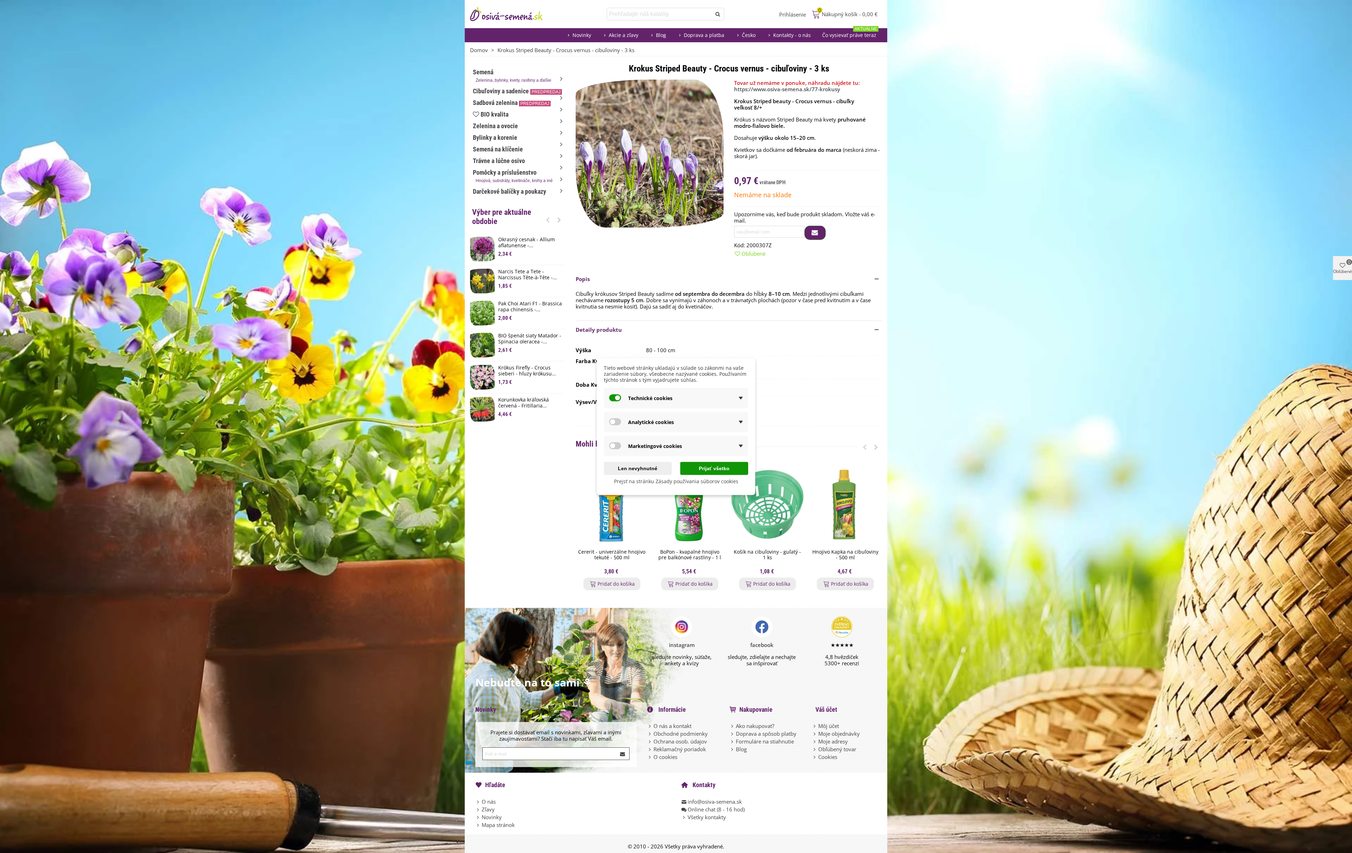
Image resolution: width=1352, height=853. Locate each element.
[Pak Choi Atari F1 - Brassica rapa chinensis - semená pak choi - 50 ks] (482, 313)
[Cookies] (815, 757)
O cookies (665, 756)
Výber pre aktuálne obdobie (501, 217)
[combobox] (659, 14)
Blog (661, 35)
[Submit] (622, 754)
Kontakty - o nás (792, 35)
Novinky (581, 35)
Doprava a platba (704, 35)
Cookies (827, 756)
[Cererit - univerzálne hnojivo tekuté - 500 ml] (612, 504)
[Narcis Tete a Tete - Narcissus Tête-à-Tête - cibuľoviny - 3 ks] (482, 281)
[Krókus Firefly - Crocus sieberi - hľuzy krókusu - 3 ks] (482, 377)
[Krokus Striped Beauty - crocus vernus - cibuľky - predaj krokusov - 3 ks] (650, 152)
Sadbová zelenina (511, 102)
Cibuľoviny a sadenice (517, 91)
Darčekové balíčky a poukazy (509, 191)
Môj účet (828, 725)
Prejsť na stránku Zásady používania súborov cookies (676, 481)
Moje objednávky (839, 733)
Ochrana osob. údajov (680, 741)
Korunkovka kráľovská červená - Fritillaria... (523, 403)
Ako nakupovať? (755, 725)
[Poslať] (718, 14)
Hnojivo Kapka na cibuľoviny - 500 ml (845, 555)
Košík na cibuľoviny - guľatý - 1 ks (767, 555)
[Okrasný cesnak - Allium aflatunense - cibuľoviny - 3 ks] (482, 249)
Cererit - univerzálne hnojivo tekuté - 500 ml (611, 555)
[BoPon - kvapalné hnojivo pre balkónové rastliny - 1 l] (689, 504)
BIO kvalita (494, 114)
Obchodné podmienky (680, 733)
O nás (489, 801)
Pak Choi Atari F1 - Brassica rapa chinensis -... (530, 307)
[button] (548, 219)
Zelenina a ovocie (495, 126)
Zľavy (488, 809)
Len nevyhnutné (637, 468)
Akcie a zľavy (623, 35)
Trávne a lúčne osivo (499, 160)
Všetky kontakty (707, 817)
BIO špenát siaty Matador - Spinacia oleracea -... (529, 339)
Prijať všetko (714, 468)
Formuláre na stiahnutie (765, 741)
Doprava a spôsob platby (766, 733)
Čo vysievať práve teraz (849, 33)
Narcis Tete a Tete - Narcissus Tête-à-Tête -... (527, 275)
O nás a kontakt (672, 725)
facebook (762, 644)
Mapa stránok (498, 824)
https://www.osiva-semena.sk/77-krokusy (787, 89)
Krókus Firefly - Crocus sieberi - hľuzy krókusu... (527, 371)
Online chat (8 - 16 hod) (716, 809)
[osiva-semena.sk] (512, 14)
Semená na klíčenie (498, 149)
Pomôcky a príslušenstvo (513, 176)
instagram (682, 644)
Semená (512, 75)
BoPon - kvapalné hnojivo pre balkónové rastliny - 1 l (689, 555)
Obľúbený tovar (837, 749)
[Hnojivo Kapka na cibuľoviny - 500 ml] (845, 504)
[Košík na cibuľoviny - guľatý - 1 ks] (767, 504)
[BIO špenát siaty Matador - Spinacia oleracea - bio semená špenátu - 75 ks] (482, 345)
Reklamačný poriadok (679, 749)
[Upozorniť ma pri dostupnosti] (815, 233)
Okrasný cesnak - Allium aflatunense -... (526, 243)
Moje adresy (833, 741)
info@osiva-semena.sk (715, 801)
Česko (749, 35)
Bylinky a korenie (495, 137)
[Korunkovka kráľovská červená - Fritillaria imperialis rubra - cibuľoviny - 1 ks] (482, 409)
